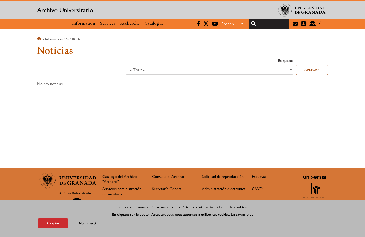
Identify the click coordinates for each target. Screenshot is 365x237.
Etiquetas (285, 61)
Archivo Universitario (65, 10)
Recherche (130, 23)
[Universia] (314, 177)
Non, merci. (88, 223)
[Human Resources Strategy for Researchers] (314, 190)
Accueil (39, 39)
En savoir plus (242, 214)
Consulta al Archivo (168, 176)
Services (107, 23)
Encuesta (259, 176)
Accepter (53, 223)
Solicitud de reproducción (223, 176)
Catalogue (154, 23)
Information (83, 23)
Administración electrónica (224, 188)
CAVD (257, 188)
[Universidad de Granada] (302, 10)
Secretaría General (167, 188)
